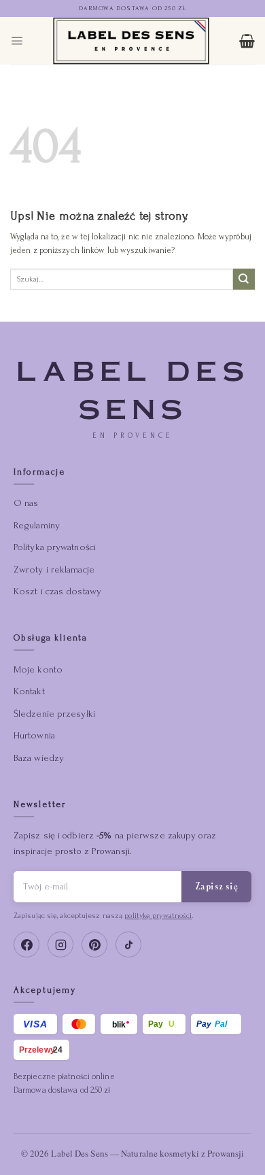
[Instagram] (60, 944)
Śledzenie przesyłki (54, 713)
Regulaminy (37, 525)
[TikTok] (128, 944)
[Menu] (16, 40)
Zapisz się (216, 886)
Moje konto (38, 669)
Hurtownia (34, 735)
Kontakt (29, 691)
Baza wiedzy (39, 758)
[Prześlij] (244, 279)
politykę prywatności (158, 915)
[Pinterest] (94, 944)
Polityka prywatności (55, 547)
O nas (26, 503)
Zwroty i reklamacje (54, 569)
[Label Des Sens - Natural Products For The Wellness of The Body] (131, 41)
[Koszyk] (247, 41)
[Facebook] (26, 944)
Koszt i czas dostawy (57, 591)
